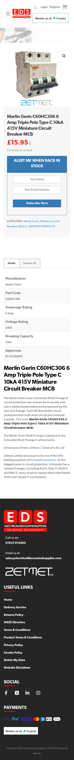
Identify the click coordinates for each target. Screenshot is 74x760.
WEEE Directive (14, 622)
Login (44, 7)
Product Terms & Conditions (23, 637)
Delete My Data (14, 660)
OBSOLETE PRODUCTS (41, 226)
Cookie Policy (13, 652)
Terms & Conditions (17, 630)
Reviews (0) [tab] (29, 263)
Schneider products (43, 460)
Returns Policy (13, 615)
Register (55, 7)
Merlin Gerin (31, 221)
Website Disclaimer (17, 667)
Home (8, 599)
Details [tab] (12, 263)
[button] (64, 56)
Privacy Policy (13, 645)
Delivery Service (15, 607)
